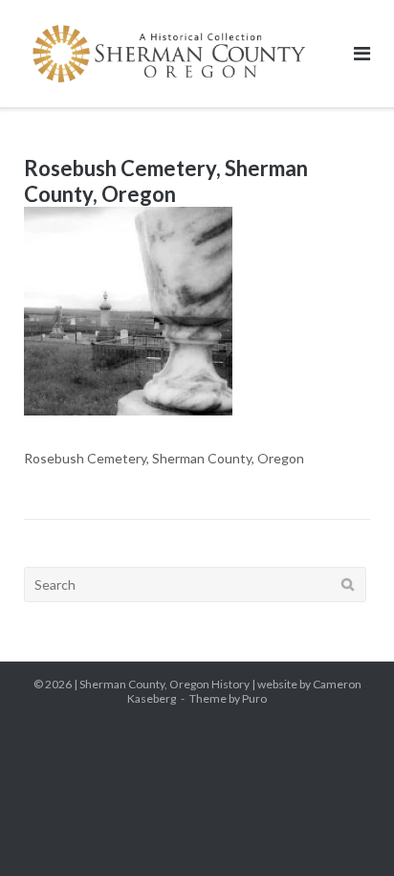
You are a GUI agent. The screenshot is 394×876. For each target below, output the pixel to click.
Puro (254, 698)
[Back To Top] (346, 830)
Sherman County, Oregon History (164, 684)
